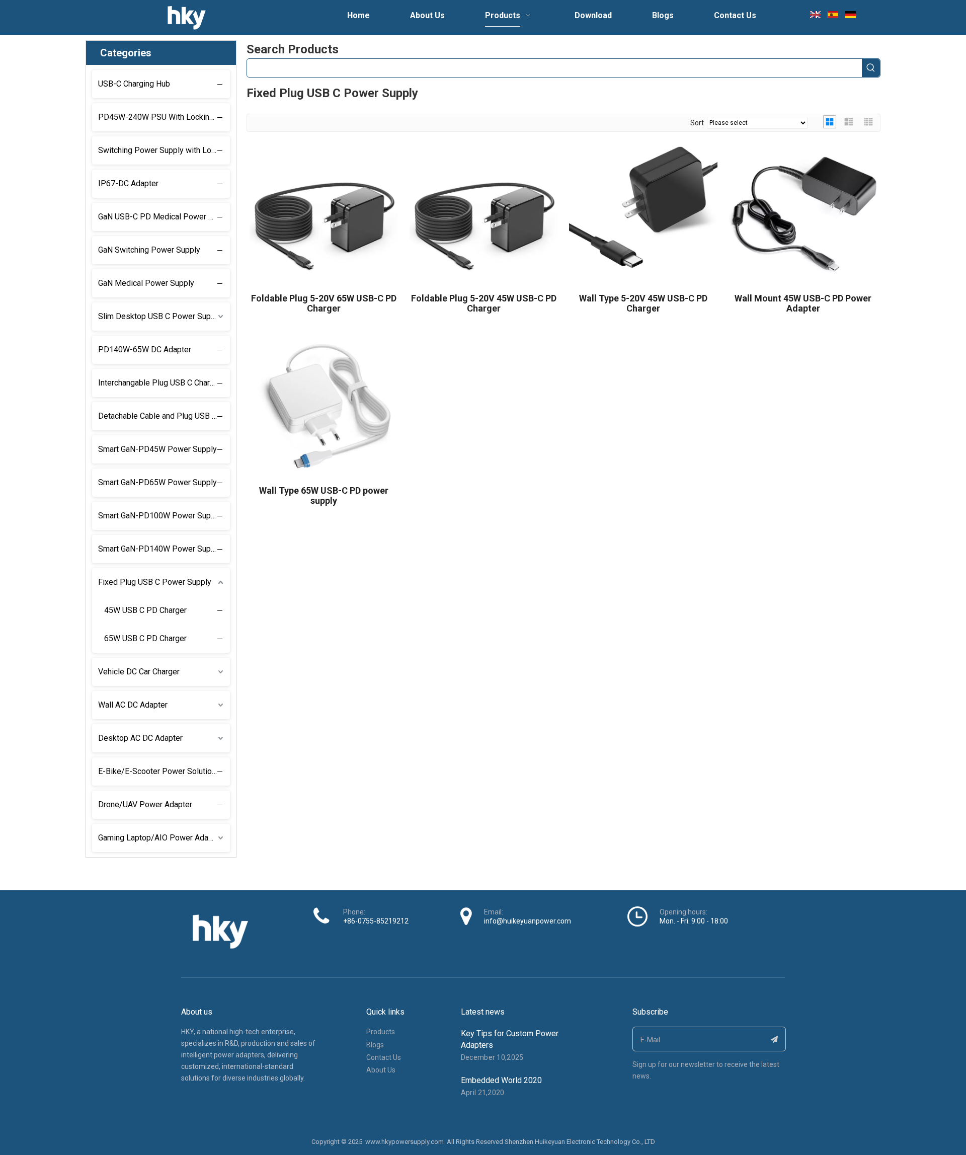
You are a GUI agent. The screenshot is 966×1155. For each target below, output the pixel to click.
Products (380, 1032)
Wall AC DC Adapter (133, 705)
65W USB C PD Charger (145, 638)
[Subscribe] (774, 1039)
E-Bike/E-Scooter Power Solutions (159, 771)
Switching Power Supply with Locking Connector (164, 150)
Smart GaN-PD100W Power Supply (159, 515)
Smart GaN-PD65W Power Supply (157, 482)
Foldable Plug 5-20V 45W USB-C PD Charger (483, 303)
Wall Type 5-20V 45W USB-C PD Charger (643, 303)
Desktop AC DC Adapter (140, 738)
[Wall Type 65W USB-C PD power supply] (324, 406)
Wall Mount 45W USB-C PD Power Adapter (803, 303)
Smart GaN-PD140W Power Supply (159, 549)
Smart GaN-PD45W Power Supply (157, 449)
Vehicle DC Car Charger (139, 671)
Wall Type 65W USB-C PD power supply (323, 496)
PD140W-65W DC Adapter (144, 349)
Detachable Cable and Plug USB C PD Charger (164, 416)
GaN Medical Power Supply (146, 283)
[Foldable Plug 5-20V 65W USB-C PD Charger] (324, 213)
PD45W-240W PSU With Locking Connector (164, 117)
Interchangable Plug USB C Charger (159, 383)
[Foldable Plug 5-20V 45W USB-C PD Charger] (484, 213)
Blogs (375, 1045)
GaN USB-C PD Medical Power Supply (164, 216)
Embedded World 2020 (501, 1080)
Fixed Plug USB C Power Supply (154, 582)
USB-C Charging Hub (134, 84)
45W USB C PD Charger (145, 610)
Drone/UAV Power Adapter (145, 804)
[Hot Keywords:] (871, 68)
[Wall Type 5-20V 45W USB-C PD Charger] (643, 213)
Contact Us (383, 1057)
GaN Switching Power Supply (149, 250)
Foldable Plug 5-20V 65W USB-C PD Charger (323, 303)
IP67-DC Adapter (128, 183)
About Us (380, 1070)
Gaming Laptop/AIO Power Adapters (162, 837)
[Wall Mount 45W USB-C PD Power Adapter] (803, 213)
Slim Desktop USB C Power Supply (159, 316)
